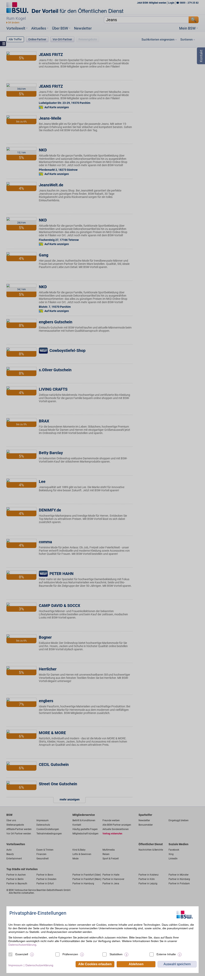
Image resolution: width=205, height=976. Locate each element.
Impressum (15, 965)
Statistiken (116, 954)
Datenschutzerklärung (22, 944)
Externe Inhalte (166, 954)
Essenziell (21, 954)
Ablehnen (136, 964)
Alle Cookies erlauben (95, 964)
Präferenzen (70, 954)
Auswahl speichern (177, 964)
